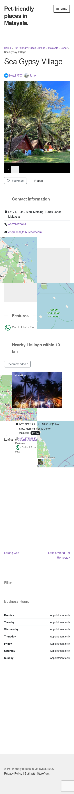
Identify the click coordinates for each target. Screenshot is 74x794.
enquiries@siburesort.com (25, 232)
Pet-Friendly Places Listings (29, 48)
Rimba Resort (26, 412)
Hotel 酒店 (21, 418)
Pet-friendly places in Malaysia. (19, 15)
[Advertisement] (37, 493)
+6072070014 (17, 224)
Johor (64, 48)
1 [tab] (15, 169)
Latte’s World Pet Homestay (59, 554)
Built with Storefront (37, 773)
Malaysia (53, 48)
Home (7, 48)
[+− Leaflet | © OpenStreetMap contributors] (37, 275)
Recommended (16, 364)
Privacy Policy (13, 773)
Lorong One (11, 552)
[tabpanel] (37, 122)
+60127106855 (27, 438)
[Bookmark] (17, 403)
